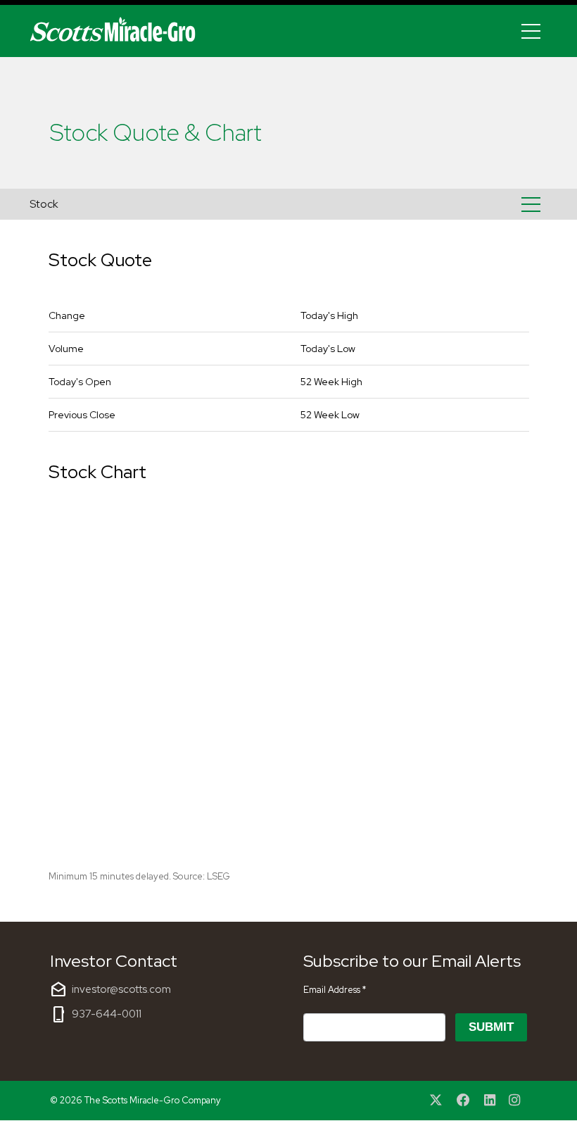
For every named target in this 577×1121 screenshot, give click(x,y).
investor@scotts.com (121, 989)
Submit (491, 1027)
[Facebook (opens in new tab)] (463, 1100)
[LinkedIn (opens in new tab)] (489, 1100)
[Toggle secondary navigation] (530, 204)
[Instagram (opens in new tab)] (514, 1100)
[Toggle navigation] (530, 31)
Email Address (335, 989)
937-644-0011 (106, 1014)
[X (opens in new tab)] (436, 1100)
